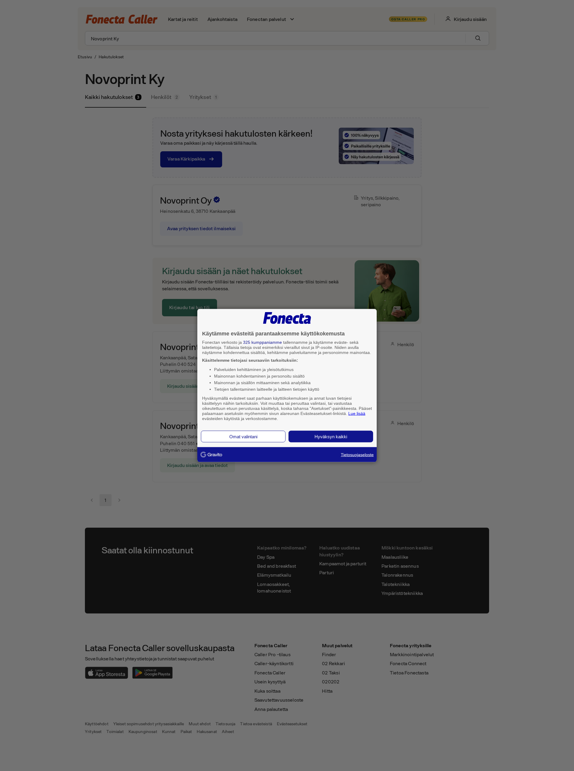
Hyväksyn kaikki (331, 436)
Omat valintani (243, 436)
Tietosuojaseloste (357, 454)
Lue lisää (356, 413)
